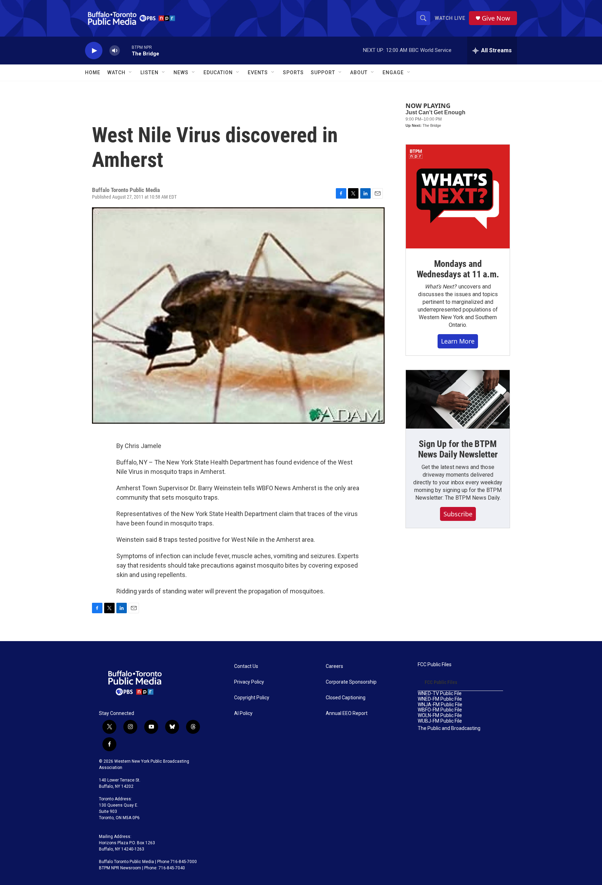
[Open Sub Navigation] (130, 72)
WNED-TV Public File (440, 693)
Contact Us (246, 666)
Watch (116, 72)
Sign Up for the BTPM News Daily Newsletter (458, 449)
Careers (334, 666)
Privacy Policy (249, 682)
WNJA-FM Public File (440, 704)
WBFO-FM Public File (440, 710)
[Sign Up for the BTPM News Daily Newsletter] (458, 399)
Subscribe (457, 514)
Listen (149, 72)
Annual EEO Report (347, 713)
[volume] (115, 51)
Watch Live (450, 18)
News (180, 72)
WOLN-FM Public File (440, 715)
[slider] (126, 50)
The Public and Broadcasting (449, 728)
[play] (93, 51)
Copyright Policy (251, 697)
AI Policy (243, 713)
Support (323, 72)
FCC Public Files (435, 664)
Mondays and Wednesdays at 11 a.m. (458, 269)
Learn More (457, 341)
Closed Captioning (345, 697)
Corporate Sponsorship (351, 682)
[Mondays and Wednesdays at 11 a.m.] (458, 196)
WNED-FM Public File (440, 699)
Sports (293, 72)
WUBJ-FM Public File (440, 721)
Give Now (496, 18)
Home (92, 72)
